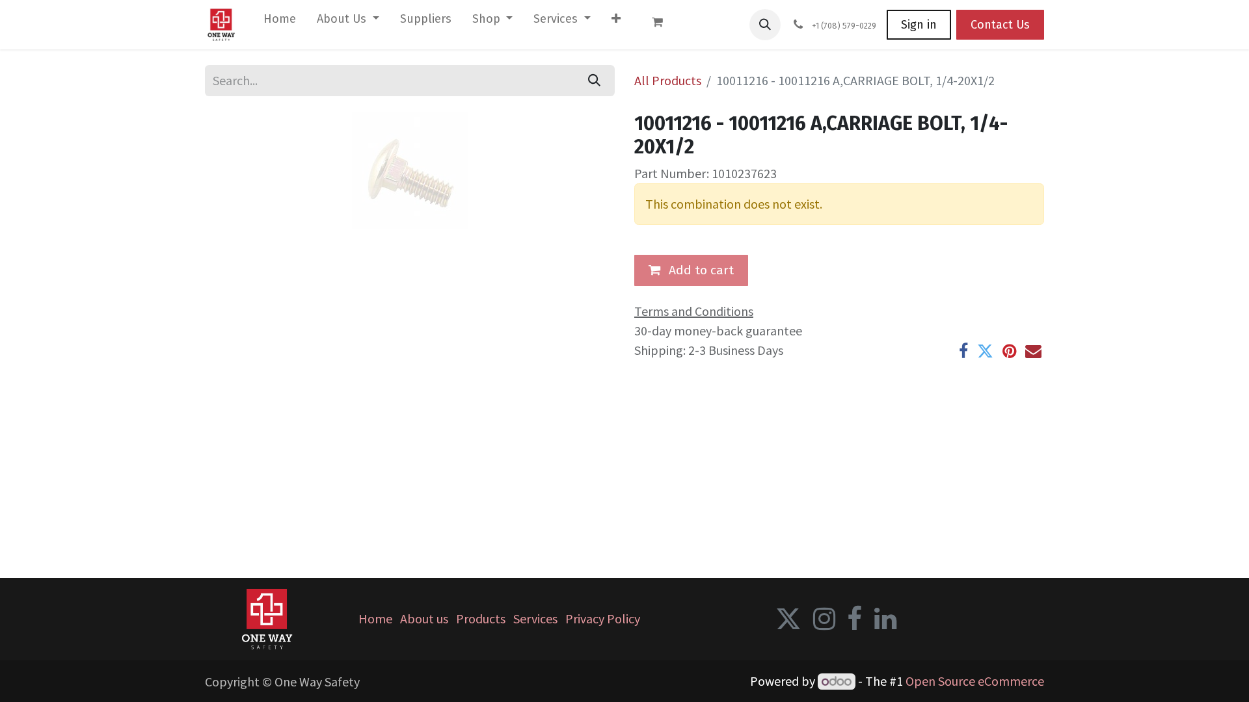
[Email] (1033, 351)
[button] (765, 24)
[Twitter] (985, 351)
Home (375, 618)
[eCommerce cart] (663, 24)
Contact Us (1000, 25)
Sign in (919, 25)
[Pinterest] (1009, 351)
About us (424, 618)
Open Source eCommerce (975, 681)
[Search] (594, 80)
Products (480, 618)
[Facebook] (963, 351)
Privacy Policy (602, 618)
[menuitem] (279, 22)
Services (535, 618)
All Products (667, 80)
